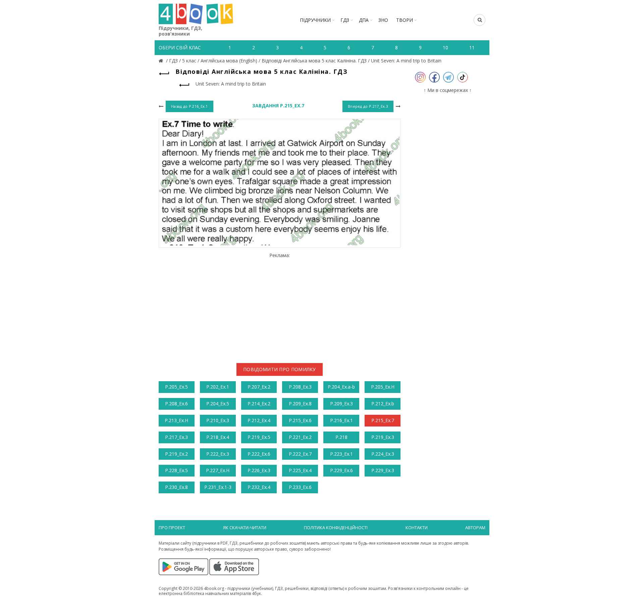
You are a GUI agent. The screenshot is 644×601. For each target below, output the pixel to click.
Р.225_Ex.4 (300, 470)
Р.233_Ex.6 (300, 487)
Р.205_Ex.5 (176, 387)
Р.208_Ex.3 (300, 387)
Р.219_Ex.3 (382, 437)
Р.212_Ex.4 (259, 420)
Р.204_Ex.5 (217, 403)
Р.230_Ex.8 (176, 487)
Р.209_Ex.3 (341, 403)
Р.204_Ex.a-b (341, 387)
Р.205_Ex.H (382, 387)
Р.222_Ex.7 (300, 454)
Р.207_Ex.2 (259, 387)
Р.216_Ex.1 (341, 420)
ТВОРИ (404, 20)
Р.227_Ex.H (217, 470)
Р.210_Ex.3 (217, 420)
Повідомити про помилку (279, 369)
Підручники (315, 20)
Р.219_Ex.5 (259, 437)
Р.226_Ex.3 (259, 470)
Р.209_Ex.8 (300, 403)
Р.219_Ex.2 (176, 454)
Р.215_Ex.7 (382, 420)
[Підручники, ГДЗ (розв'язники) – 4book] (162, 60)
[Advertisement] (279, 305)
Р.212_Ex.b (382, 403)
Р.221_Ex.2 (300, 437)
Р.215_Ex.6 (300, 420)
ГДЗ (344, 20)
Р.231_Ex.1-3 (217, 487)
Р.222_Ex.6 (259, 454)
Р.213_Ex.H (176, 420)
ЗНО (383, 20)
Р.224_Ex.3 (382, 454)
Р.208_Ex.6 (176, 403)
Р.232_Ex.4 (259, 487)
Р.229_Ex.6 (341, 470)
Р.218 (341, 437)
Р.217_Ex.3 (176, 437)
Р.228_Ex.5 (176, 470)
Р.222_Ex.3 (217, 454)
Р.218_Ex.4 (217, 437)
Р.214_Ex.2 (259, 403)
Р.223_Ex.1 (341, 454)
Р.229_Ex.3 (382, 470)
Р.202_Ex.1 (217, 387)
